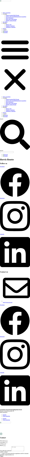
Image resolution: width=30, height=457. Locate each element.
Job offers (5, 22)
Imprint (4, 414)
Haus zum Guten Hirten (11, 19)
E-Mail (1, 444)
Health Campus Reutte (11, 20)
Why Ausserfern (6, 12)
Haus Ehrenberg (9, 18)
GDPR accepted (3, 452)
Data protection (6, 416)
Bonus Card (8, 24)
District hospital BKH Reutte (12, 15)
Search (1, 119)
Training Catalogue (10, 25)
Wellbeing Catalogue (10, 27)
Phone (1, 445)
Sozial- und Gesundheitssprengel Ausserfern (16, 16)
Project (4, 28)
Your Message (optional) (6, 450)
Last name (2, 442)
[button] (15, 64)
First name (2, 440)
